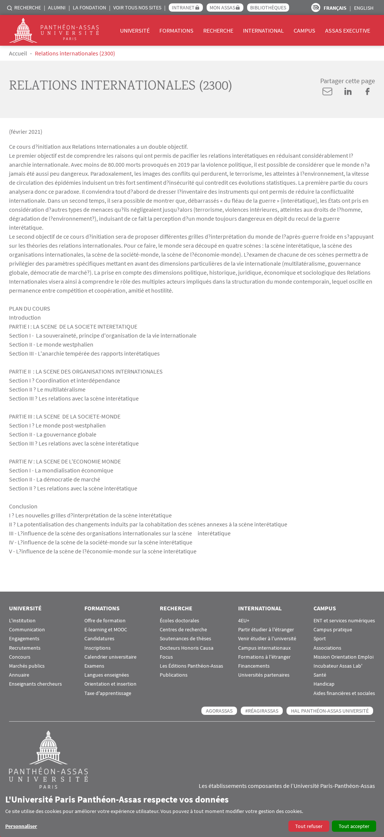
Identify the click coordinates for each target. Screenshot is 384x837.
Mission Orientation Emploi (344, 657)
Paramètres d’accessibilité (315, 7)
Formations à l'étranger (264, 657)
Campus (304, 30)
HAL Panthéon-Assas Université (330, 710)
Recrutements (24, 648)
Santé (320, 675)
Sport (320, 638)
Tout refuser (308, 826)
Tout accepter (354, 826)
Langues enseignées (106, 675)
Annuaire (19, 675)
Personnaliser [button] (21, 826)
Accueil (18, 53)
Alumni (57, 7)
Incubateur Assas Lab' (338, 666)
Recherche (27, 7)
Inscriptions (97, 648)
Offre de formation (105, 620)
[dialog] (192, 813)
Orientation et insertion (110, 684)
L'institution (22, 620)
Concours (19, 657)
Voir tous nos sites (137, 7)
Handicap (324, 684)
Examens (94, 666)
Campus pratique (333, 629)
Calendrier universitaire (110, 657)
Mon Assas (222, 7)
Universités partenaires (264, 675)
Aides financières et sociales (344, 693)
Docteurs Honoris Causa (186, 648)
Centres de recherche (183, 629)
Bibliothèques (268, 7)
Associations (327, 648)
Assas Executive (347, 30)
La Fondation (89, 7)
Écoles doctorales (179, 620)
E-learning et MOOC (105, 629)
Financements (254, 666)
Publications (174, 675)
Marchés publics (27, 666)
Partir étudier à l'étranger (266, 629)
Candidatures (99, 638)
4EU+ (243, 620)
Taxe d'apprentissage (107, 693)
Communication (27, 629)
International (263, 30)
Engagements (24, 638)
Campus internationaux (264, 648)
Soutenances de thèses (185, 638)
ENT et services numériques (344, 620)
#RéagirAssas (261, 710)
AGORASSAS (219, 710)
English (364, 7)
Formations (176, 30)
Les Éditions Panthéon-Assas (191, 666)
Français (335, 7)
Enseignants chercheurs (35, 684)
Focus (166, 657)
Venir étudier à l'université (267, 638)
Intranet (183, 7)
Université (135, 30)
